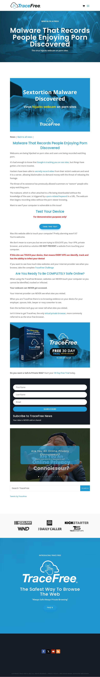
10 (57, 476)
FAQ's (50, 607)
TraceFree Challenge (44, 267)
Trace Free (23, 673)
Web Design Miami (66, 673)
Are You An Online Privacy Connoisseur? (50, 453)
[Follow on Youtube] (53, 651)
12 (61, 476)
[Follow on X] (48, 651)
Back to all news (24, 137)
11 (59, 476)
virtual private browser (55, 313)
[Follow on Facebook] (43, 651)
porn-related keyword (57, 196)
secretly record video (44, 171)
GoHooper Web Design (81, 673)
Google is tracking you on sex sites (53, 162)
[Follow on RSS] (58, 651)
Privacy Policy (53, 673)
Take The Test (50, 226)
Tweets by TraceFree (18, 496)
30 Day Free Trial (61, 373)
